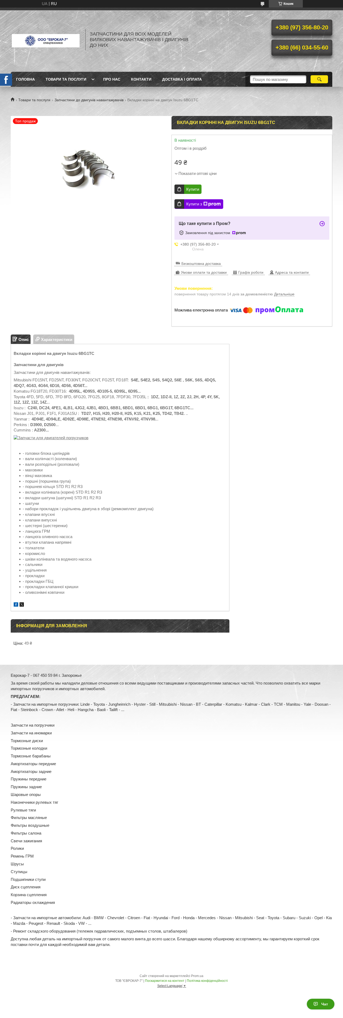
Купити (192, 189)
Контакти (141, 79)
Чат (324, 1004)
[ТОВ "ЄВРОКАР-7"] (45, 40)
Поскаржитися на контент (164, 981)
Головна (25, 79)
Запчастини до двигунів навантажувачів (89, 100)
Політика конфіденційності (207, 981)
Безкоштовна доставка (201, 263)
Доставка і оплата (182, 79)
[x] (22, 605)
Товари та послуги (66, 79)
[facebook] (16, 605)
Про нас (111, 79)
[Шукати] (319, 79)
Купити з (194, 204)
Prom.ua (197, 976)
